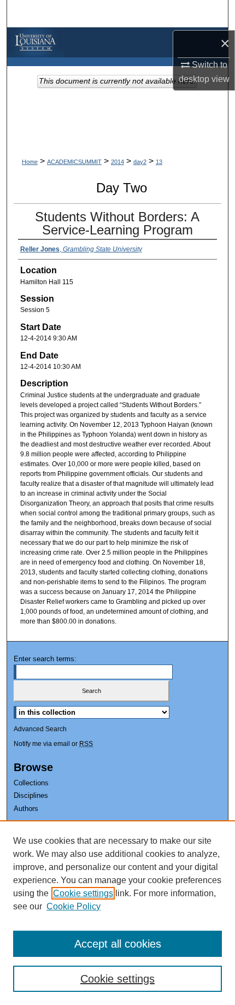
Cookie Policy (73, 906)
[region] (117, 912)
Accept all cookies (117, 944)
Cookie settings (83, 893)
